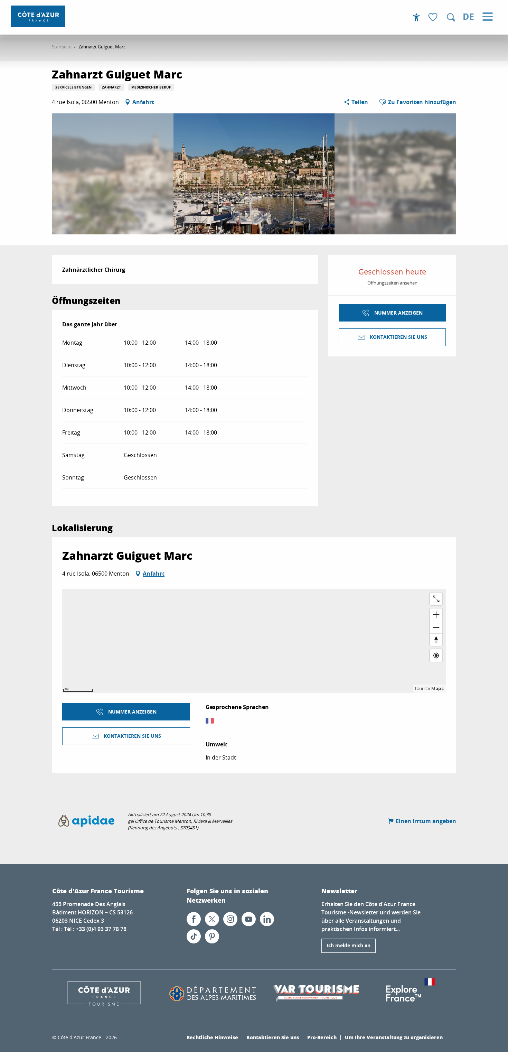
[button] (451, 17)
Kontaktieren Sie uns (272, 1037)
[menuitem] (38, 16)
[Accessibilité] (416, 17)
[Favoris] (433, 17)
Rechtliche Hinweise (212, 1037)
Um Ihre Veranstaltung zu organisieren (394, 1037)
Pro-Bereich (322, 1037)
